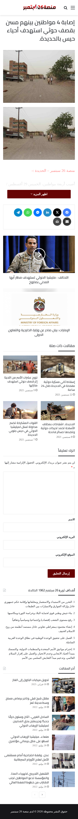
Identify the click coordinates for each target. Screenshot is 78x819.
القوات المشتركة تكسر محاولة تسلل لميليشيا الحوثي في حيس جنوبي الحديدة (23, 428)
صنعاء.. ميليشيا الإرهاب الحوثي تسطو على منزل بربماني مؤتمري (29, 739)
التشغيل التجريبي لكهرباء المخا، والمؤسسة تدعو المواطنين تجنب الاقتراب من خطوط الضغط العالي (29, 778)
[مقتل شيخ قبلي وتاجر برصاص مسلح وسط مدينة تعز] (63, 704)
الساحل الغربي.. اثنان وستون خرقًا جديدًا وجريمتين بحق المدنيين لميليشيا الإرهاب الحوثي (28, 721)
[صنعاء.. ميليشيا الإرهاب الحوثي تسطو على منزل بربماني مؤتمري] (63, 742)
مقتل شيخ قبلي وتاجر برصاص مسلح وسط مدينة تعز (27, 700)
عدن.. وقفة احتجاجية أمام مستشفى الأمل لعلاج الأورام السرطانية (26, 757)
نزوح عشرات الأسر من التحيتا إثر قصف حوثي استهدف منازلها (20, 381)
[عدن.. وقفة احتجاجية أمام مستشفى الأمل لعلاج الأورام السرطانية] (63, 761)
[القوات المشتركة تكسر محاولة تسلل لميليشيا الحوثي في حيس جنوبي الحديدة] (20, 410)
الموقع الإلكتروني (65, 554)
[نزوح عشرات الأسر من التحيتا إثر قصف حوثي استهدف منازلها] (20, 365)
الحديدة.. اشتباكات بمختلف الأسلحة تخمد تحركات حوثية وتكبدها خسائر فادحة (58, 428)
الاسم (71, 519)
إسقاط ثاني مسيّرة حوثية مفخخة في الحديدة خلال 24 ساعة (58, 385)
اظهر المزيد (39, 194)
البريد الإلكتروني (66, 537)
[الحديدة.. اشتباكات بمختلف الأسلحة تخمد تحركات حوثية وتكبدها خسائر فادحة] (58, 410)
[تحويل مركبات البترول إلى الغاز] (63, 685)
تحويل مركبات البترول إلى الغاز (30, 680)
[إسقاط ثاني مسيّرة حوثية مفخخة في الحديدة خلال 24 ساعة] (58, 367)
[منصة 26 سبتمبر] (39, 7)
